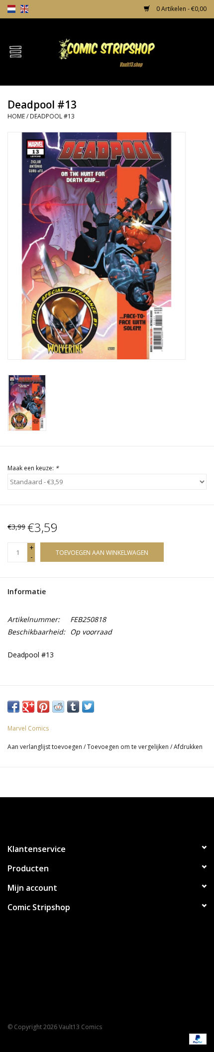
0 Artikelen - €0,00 (181, 8)
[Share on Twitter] (88, 707)
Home (16, 116)
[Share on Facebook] (13, 707)
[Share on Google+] (28, 707)
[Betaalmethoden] (196, 1038)
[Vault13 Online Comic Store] (122, 51)
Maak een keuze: (33, 468)
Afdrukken (188, 746)
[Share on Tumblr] (73, 707)
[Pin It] (43, 707)
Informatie (26, 591)
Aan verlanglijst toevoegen (44, 746)
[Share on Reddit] (58, 707)
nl (11, 9)
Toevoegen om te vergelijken (128, 746)
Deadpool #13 (52, 116)
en (24, 9)
